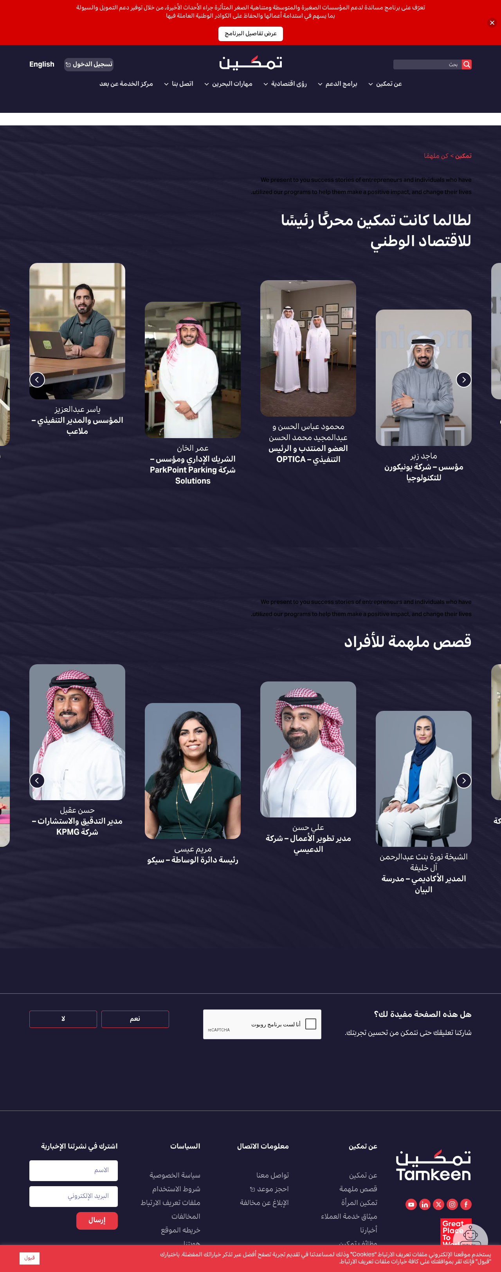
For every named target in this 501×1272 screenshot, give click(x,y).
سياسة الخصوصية (175, 1176)
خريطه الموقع (180, 1230)
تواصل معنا (272, 1176)
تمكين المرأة (359, 1203)
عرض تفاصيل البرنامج (251, 34)
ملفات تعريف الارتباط (170, 1203)
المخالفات (185, 1217)
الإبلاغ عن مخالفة (264, 1203)
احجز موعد (273, 1189)
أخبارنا (368, 1230)
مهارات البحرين (232, 84)
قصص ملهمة (358, 1189)
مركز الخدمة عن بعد (126, 84)
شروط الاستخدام (176, 1189)
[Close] (492, 22)
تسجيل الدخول (92, 64)
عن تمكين (389, 84)
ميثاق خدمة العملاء (349, 1217)
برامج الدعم (341, 84)
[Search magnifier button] (467, 64)
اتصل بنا (182, 84)
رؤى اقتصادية (289, 84)
